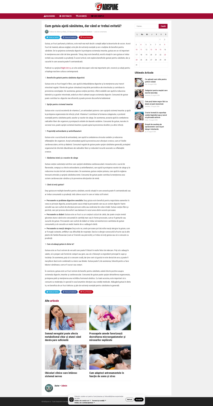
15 (160, 50)
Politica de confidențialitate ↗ (85, 402)
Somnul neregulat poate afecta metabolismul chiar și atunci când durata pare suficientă (63, 337)
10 (136, 50)
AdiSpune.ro (47, 401)
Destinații (67, 16)
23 (165, 55)
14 (156, 50)
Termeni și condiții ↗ (99, 400)
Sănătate (89, 32)
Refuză (129, 399)
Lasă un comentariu (100, 32)
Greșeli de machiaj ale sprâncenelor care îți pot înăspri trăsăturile (154, 126)
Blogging (50, 16)
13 (151, 50)
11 (141, 50)
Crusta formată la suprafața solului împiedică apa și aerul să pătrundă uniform (156, 115)
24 (136, 60)
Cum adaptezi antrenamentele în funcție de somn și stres (106, 374)
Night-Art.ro (66, 68)
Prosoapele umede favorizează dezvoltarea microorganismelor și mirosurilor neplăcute (107, 337)
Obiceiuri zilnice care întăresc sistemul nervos (61, 374)
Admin (59, 32)
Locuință (82, 16)
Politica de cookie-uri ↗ (83, 400)
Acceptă (139, 399)
